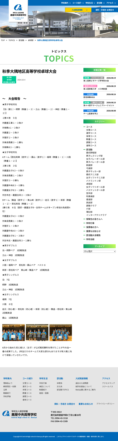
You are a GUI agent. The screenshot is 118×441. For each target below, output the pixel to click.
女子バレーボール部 (95, 158)
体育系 (59, 383)
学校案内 (64, 3)
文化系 (59, 386)
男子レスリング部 (94, 155)
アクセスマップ (108, 383)
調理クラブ (91, 205)
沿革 (5, 389)
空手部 (89, 193)
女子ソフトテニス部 (95, 177)
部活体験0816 (89, 97)
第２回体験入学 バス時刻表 (95, 88)
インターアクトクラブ (96, 214)
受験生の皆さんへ (94, 218)
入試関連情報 (77, 10)
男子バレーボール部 (95, 161)
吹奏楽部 (90, 196)
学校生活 (89, 3)
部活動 (99, 3)
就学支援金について (83, 386)
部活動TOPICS (63, 389)
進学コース (91, 132)
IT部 (88, 208)
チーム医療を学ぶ (90, 113)
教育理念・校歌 (9, 386)
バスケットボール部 (95, 189)
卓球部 (9, 80)
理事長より (7, 383)
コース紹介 (76, 3)
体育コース (91, 136)
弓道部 (89, 168)
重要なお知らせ (93, 231)
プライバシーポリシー (105, 403)
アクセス (109, 3)
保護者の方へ (92, 227)
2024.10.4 (21, 79)
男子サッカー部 (93, 171)
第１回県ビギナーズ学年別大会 (96, 80)
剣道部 (89, 165)
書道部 (89, 199)
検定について (44, 386)
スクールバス (107, 386)
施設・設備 (43, 393)
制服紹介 (43, 389)
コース (89, 126)
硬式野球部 (91, 152)
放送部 (89, 202)
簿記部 (89, 211)
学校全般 (90, 239)
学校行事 (90, 222)
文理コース (91, 129)
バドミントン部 (93, 180)
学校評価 (7, 396)
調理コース (91, 142)
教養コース (91, 139)
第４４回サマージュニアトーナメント (98, 105)
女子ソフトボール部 (95, 186)
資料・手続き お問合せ (105, 10)
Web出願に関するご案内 (85, 389)
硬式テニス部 (92, 174)
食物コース (91, 145)
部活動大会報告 (9, 82)
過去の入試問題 (81, 383)
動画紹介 (7, 393)
